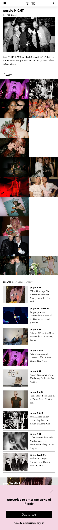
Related (7, 282)
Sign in (40, 523)
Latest (29, 282)
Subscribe (29, 514)
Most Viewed (18, 282)
